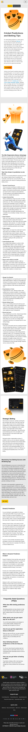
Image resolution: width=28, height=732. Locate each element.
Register (10, 5)
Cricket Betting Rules (5, 697)
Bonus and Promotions (11, 707)
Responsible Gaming (18, 699)
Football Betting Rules (14, 697)
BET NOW (5, 501)
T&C (24, 699)
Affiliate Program (24, 707)
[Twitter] (13, 715)
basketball (13, 82)
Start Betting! (8, 67)
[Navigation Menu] (25, 2)
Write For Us (18, 707)
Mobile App (4, 707)
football (8, 82)
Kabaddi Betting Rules (23, 697)
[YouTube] (17, 715)
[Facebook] (11, 715)
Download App (16, 5)
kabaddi (17, 82)
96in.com (18, 41)
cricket (5, 82)
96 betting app (15, 80)
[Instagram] (15, 715)
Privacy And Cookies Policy (9, 699)
